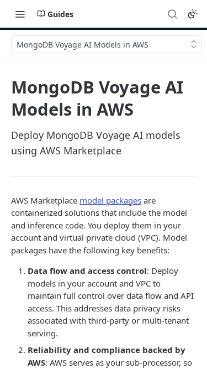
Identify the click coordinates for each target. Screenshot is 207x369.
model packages (110, 200)
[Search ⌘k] (172, 14)
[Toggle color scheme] (192, 14)
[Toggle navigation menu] (20, 14)
